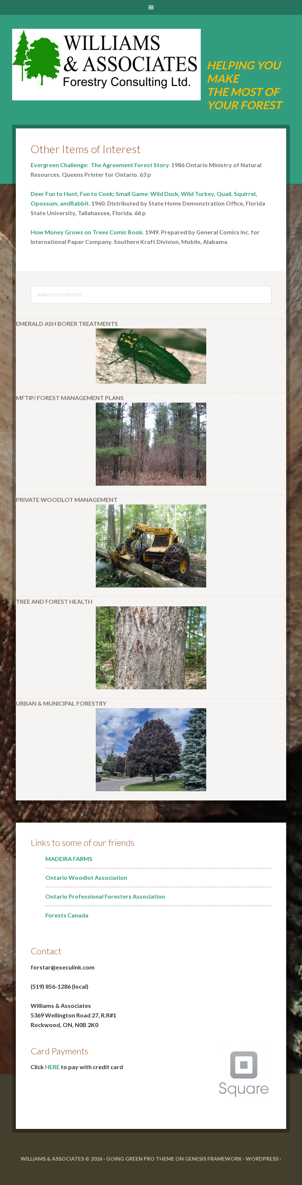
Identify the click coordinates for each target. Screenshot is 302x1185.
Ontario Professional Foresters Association (105, 896)
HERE (52, 1066)
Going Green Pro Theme (140, 1158)
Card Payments (59, 1051)
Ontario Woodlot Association (86, 877)
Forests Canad (65, 915)
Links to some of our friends (82, 842)
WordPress (262, 1158)
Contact (46, 950)
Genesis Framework (213, 1158)
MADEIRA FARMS (68, 858)
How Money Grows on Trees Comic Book (87, 231)
